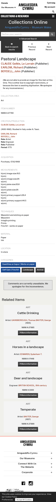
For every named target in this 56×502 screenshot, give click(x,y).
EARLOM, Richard (12, 67)
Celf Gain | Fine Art (10, 270)
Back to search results (11, 48)
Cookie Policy (11, 497)
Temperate (28, 409)
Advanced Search (29, 39)
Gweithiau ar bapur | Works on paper (18, 264)
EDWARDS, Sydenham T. (31, 354)
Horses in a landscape (28, 347)
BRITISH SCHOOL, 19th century (32, 385)
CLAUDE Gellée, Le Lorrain (17, 63)
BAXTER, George (43, 320)
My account (50, 7)
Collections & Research (15, 16)
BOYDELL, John (10, 71)
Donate (4, 3)
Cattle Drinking (28, 313)
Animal (40, 270)
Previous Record (32, 48)
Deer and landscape (28, 378)
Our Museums (7, 7)
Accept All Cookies (24, 500)
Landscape (28, 270)
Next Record (49, 48)
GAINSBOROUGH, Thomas (23, 320)
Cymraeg (51, 3)
